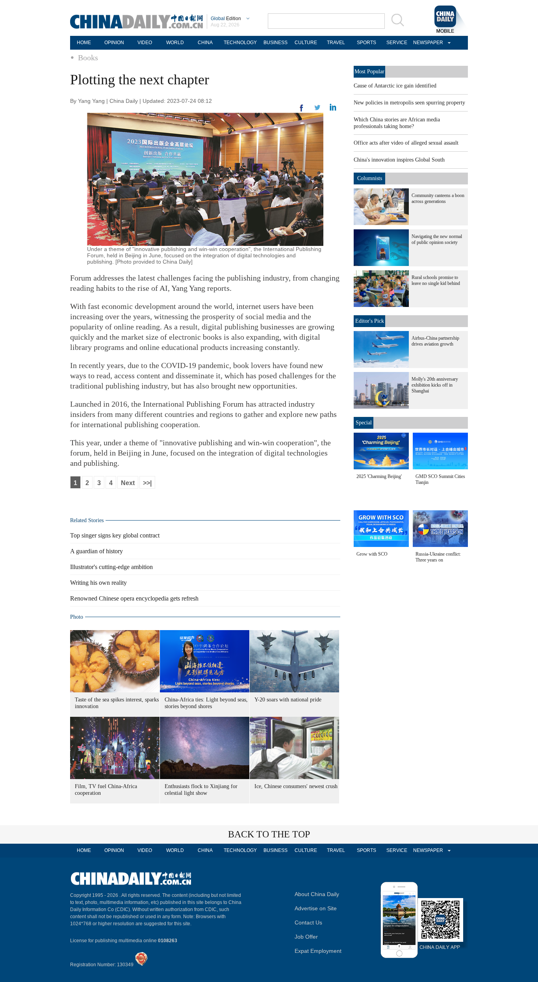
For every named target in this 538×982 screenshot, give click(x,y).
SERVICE (396, 42)
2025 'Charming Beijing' (379, 476)
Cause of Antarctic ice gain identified (395, 86)
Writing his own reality (98, 582)
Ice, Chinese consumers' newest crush (296, 786)
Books (88, 57)
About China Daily (317, 894)
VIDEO (144, 42)
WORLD (175, 42)
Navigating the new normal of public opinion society (437, 239)
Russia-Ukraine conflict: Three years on (438, 557)
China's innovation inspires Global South (399, 160)
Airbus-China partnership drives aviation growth (435, 341)
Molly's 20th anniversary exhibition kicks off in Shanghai (435, 385)
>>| (147, 483)
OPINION (114, 42)
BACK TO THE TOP (269, 834)
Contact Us (308, 922)
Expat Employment (318, 951)
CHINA (205, 42)
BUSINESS (275, 42)
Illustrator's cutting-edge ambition (111, 567)
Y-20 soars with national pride (287, 700)
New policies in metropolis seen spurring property (409, 103)
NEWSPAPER (427, 42)
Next (128, 483)
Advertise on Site (316, 908)
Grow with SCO (372, 554)
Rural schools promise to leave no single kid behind (436, 280)
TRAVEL (336, 42)
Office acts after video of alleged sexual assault (406, 143)
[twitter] (333, 109)
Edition (226, 18)
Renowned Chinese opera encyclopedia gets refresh (134, 598)
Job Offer (306, 937)
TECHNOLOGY (240, 42)
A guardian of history (96, 551)
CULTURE (306, 42)
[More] (301, 111)
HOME (84, 42)
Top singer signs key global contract (115, 535)
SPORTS (366, 42)
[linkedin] (317, 110)
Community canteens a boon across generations (438, 198)
